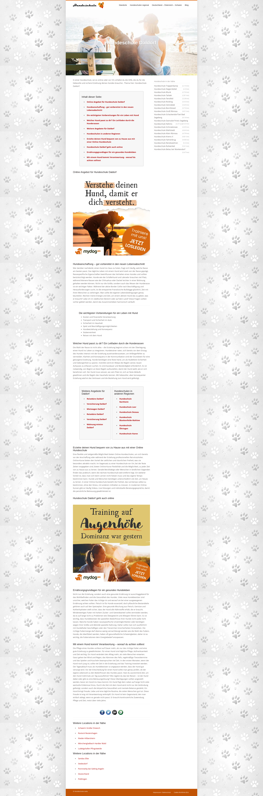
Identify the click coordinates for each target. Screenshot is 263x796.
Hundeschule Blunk (171, 92)
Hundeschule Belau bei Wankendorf (171, 149)
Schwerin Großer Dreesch (89, 728)
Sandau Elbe (83, 758)
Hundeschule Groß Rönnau (171, 111)
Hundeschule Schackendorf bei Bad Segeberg (171, 116)
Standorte (123, 5)
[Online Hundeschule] (111, 217)
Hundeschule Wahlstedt (171, 130)
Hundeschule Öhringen (125, 427)
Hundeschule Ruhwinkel (171, 146)
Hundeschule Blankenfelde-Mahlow (129, 419)
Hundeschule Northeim (125, 400)
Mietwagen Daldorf (96, 409)
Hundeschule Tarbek (171, 95)
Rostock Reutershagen (87, 733)
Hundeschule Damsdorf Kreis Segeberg (171, 120)
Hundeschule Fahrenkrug (171, 139)
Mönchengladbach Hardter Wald (92, 743)
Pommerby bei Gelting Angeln (91, 769)
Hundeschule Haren (128, 433)
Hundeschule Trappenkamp (171, 86)
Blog (187, 5)
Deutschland (83, 774)
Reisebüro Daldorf (95, 399)
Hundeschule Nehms (168, 124)
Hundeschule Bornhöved (171, 108)
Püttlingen (82, 779)
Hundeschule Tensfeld (171, 98)
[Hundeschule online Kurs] (88, 5)
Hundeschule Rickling (171, 101)
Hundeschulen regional (139, 5)
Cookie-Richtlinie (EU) (181, 792)
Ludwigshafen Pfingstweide (90, 748)
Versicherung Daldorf (97, 404)
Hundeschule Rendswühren (171, 143)
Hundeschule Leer (127, 407)
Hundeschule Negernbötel (171, 89)
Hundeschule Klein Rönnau (171, 133)
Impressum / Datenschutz (162, 792)
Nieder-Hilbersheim (86, 738)
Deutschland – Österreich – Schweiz (167, 5)
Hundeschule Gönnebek (171, 105)
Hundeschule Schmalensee (171, 127)
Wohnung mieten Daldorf (95, 426)
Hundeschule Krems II (171, 136)
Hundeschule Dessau (129, 412)
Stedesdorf (82, 763)
